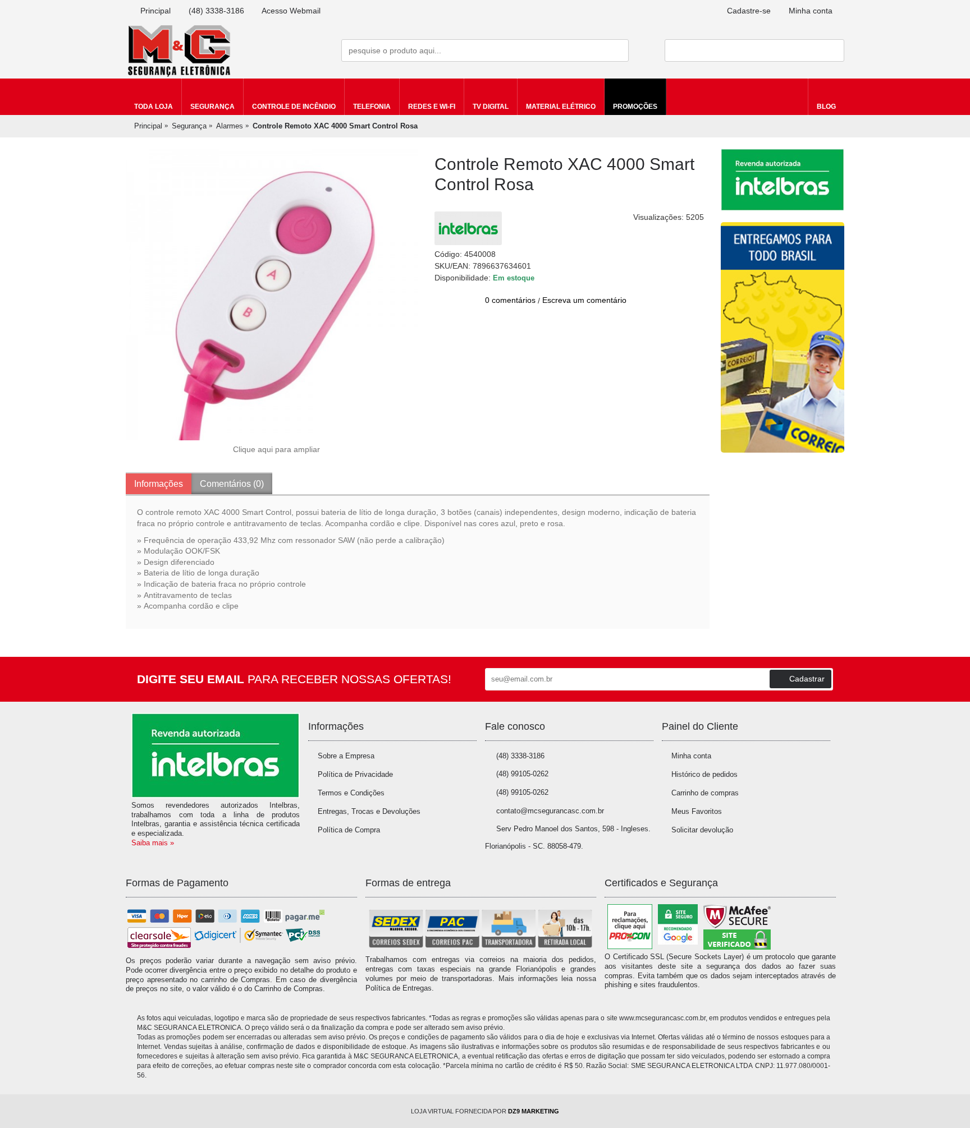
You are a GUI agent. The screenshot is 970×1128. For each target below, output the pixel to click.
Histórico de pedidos (704, 774)
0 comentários (510, 300)
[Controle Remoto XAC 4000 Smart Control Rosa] (272, 294)
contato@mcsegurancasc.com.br (550, 811)
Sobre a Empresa (346, 756)
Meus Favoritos (696, 811)
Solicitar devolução (702, 830)
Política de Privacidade (355, 774)
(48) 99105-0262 (522, 774)
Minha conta (691, 756)
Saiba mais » (152, 843)
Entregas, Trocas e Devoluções (369, 811)
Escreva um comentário (584, 300)
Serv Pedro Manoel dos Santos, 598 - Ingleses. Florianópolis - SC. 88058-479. (568, 837)
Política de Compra (349, 830)
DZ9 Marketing (533, 1111)
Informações (158, 484)
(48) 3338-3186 (520, 756)
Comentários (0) (232, 484)
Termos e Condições (351, 793)
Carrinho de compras (705, 793)
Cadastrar (807, 678)
